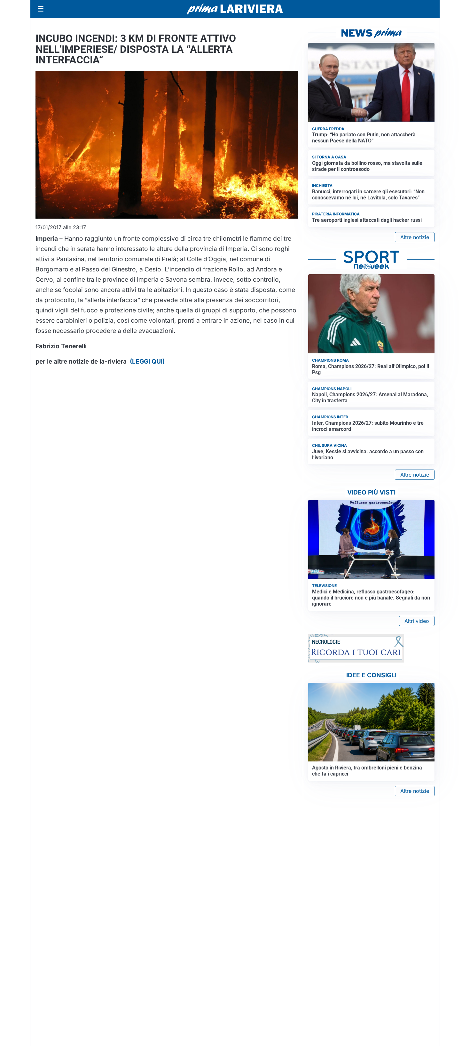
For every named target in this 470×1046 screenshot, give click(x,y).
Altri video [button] (416, 621)
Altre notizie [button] (414, 237)
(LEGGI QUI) (147, 361)
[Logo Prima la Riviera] (235, 9)
